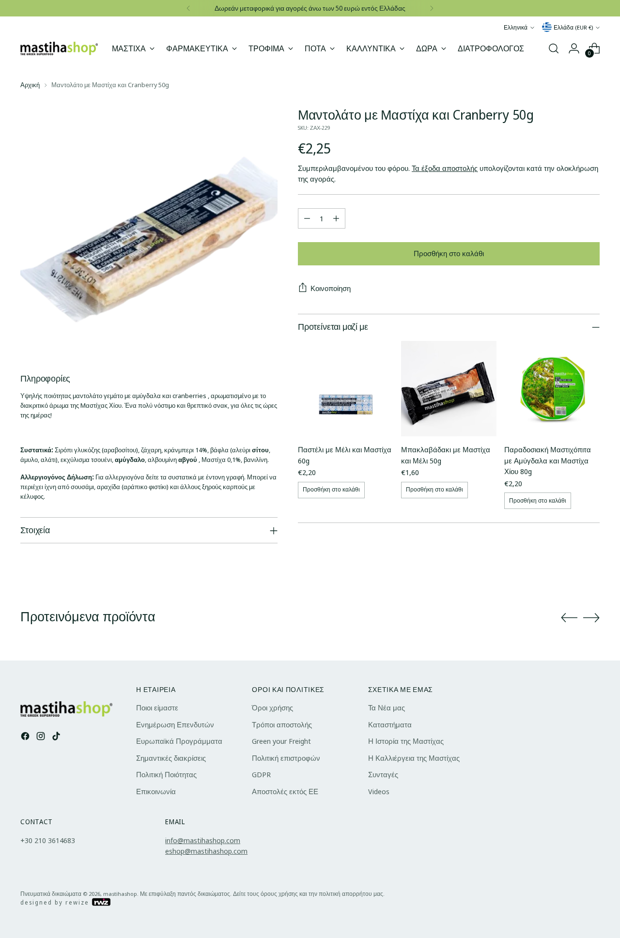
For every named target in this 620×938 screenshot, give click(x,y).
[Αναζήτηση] (553, 48)
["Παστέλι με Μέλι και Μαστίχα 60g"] (345, 388)
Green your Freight (281, 741)
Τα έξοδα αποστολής (445, 168)
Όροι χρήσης (272, 707)
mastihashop (120, 893)
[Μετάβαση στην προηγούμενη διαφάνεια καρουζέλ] (569, 618)
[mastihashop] (59, 48)
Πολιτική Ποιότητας (166, 774)
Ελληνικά (515, 27)
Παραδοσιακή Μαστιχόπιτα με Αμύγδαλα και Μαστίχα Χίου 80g (547, 460)
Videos (378, 791)
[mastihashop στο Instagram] (41, 737)
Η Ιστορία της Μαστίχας (406, 741)
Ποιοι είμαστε (157, 707)
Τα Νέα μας (386, 707)
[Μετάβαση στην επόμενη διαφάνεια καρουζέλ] (591, 617)
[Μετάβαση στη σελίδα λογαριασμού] (574, 48)
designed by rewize (56, 902)
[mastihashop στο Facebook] (26, 737)
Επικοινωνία (156, 791)
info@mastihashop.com (202, 840)
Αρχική (30, 84)
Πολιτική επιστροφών (286, 758)
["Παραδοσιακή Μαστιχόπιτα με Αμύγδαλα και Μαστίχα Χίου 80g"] (552, 388)
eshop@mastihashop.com (206, 851)
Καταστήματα (390, 724)
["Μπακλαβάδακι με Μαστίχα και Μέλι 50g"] (448, 388)
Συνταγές (383, 774)
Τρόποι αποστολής (282, 724)
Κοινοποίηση (330, 288)
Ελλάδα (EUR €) (573, 27)
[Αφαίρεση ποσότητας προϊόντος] (307, 218)
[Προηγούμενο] (188, 8)
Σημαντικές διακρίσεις (171, 758)
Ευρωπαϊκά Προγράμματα (179, 741)
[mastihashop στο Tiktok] (57, 737)
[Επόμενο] (431, 8)
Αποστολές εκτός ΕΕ (285, 791)
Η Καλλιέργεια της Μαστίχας (414, 758)
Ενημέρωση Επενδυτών (175, 724)
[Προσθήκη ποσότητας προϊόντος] (336, 218)
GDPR (261, 774)
